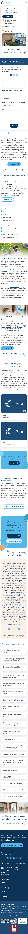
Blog (16, 867)
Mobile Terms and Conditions (8, 908)
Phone (4, 115)
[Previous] (8, 628)
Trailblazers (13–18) (18, 337)
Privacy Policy (23, 906)
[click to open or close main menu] (26, 2)
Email (4, 109)
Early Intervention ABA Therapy (6, 867)
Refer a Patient (5, 879)
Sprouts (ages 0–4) (6, 327)
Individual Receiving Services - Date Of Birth (14, 102)
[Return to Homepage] (5, 2)
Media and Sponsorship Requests (9, 912)
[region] (14, 596)
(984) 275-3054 (9, 31)
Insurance (3, 877)
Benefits (3, 894)
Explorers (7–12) (5, 337)
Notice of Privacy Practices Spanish (9, 906)
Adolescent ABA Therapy (5, 871)
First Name (6, 82)
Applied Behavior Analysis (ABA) (10, 271)
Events (3, 882)
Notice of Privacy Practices (7, 904)
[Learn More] (14, 928)
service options (14, 287)
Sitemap (21, 912)
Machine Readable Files (6, 910)
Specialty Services (5, 874)
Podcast (17, 870)
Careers (3, 891)
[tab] (14, 651)
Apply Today (4, 896)
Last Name (6, 86)
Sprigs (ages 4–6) (18, 327)
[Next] (19, 628)
